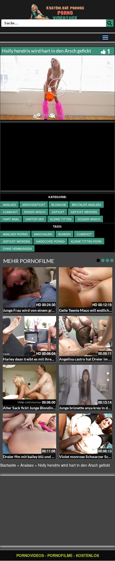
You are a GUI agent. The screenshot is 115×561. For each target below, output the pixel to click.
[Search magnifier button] (110, 23)
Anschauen (43, 234)
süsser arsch (89, 219)
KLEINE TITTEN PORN (86, 241)
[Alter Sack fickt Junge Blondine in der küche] (29, 385)
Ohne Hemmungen (17, 248)
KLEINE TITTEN (60, 219)
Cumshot (10, 212)
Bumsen (64, 234)
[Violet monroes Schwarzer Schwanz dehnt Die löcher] (85, 434)
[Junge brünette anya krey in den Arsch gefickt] (85, 385)
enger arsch (34, 212)
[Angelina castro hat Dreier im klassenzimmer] (85, 336)
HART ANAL (11, 219)
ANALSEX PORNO (15, 234)
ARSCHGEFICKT (33, 204)
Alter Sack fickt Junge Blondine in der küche (39, 408)
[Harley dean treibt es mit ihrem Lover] (29, 336)
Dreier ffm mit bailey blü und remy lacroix (38, 456)
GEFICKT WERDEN (84, 212)
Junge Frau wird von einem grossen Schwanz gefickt (46, 310)
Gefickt (58, 212)
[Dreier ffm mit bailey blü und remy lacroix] (29, 434)
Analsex (9, 204)
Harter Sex (34, 219)
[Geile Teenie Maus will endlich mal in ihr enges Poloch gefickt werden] (85, 287)
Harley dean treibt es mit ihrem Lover (34, 359)
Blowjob (58, 204)
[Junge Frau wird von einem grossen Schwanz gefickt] (29, 287)
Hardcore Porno (50, 241)
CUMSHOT (84, 234)
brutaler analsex (86, 204)
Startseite (8, 465)
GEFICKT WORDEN (16, 241)
